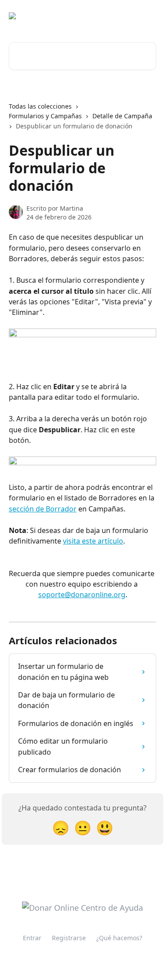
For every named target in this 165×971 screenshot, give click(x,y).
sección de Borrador (43, 509)
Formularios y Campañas (45, 116)
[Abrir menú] (148, 16)
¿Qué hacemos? (119, 938)
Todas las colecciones (40, 106)
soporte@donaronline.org (81, 594)
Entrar (32, 938)
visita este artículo (93, 541)
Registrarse (69, 938)
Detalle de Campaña (122, 116)
